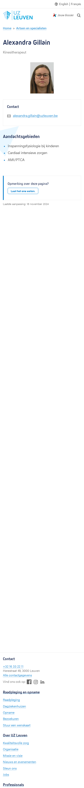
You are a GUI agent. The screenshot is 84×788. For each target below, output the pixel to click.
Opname (8, 712)
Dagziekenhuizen (14, 706)
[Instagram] (35, 681)
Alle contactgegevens (17, 675)
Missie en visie (12, 755)
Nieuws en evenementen (19, 762)
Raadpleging (11, 699)
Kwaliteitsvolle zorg (16, 743)
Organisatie (10, 749)
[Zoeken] (79, 15)
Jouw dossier (65, 15)
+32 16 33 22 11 (13, 666)
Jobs (6, 774)
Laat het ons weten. (23, 191)
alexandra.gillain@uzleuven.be (35, 115)
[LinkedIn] (42, 681)
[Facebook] (29, 681)
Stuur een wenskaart (16, 725)
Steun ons (10, 768)
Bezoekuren (11, 718)
